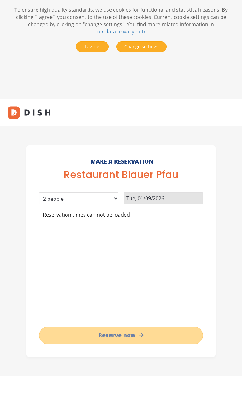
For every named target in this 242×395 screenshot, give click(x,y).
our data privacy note (121, 31)
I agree (92, 46)
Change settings (141, 46)
